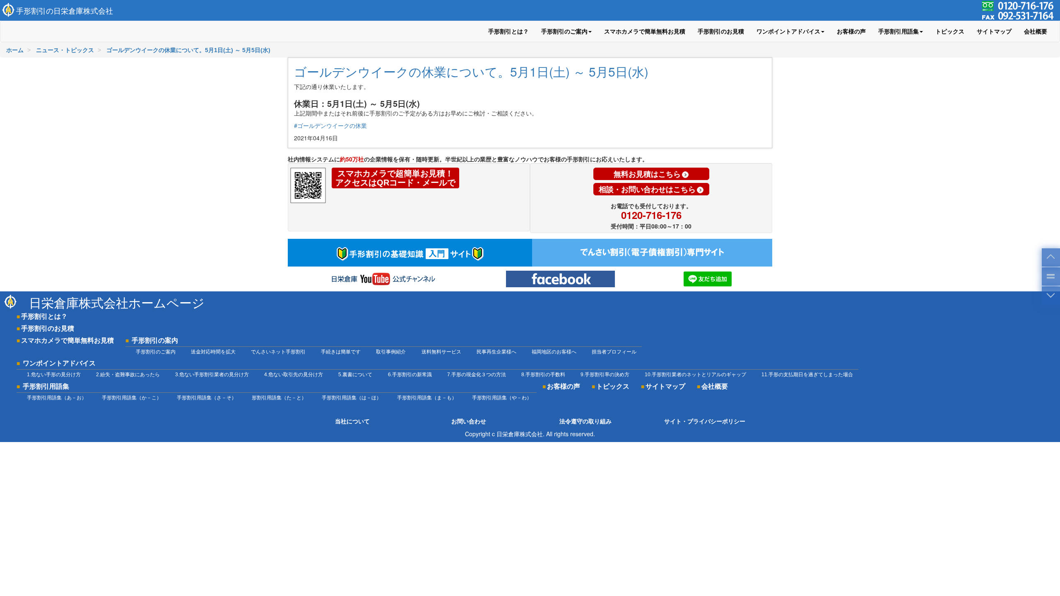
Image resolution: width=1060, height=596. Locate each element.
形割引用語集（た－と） (279, 398)
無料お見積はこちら (647, 173)
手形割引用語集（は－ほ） (351, 398)
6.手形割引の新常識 (410, 374)
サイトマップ (994, 31)
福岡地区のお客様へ (554, 352)
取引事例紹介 (391, 352)
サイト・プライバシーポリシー (704, 421)
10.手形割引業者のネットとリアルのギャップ (695, 374)
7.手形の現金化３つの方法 (476, 374)
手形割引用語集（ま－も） (427, 398)
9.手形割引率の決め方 (605, 374)
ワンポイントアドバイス (59, 363)
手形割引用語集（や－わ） (502, 398)
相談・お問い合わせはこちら (647, 189)
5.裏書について (355, 374)
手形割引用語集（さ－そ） (206, 398)
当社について (352, 421)
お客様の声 (851, 31)
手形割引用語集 (46, 386)
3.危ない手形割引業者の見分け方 (212, 374)
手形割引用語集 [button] (898, 31)
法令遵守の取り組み (585, 421)
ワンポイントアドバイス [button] (788, 31)
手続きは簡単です (341, 352)
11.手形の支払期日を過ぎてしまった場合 (807, 374)
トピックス (949, 31)
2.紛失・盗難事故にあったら (128, 374)
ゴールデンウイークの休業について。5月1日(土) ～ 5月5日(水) (471, 71)
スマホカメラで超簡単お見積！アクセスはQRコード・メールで (395, 178)
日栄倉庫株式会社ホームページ (117, 302)
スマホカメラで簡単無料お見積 (644, 31)
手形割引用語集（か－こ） (131, 398)
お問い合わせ (468, 421)
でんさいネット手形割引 (278, 352)
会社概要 (1035, 31)
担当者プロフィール (614, 352)
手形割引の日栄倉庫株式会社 (64, 10)
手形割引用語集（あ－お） (57, 398)
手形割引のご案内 (156, 352)
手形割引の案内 (155, 340)
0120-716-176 (651, 215)
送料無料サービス (441, 352)
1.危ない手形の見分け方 (54, 374)
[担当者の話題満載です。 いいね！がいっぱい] (560, 279)
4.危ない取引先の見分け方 (293, 374)
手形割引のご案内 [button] (564, 31)
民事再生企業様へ (496, 352)
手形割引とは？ (508, 31)
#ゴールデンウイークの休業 (330, 125)
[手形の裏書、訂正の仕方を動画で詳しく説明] (383, 279)
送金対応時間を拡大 (213, 352)
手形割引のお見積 (721, 31)
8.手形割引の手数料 (543, 374)
